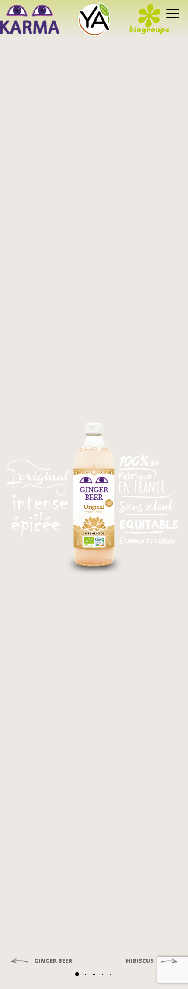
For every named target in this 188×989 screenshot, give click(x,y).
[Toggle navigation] (170, 12)
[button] (77, 974)
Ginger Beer (52, 961)
